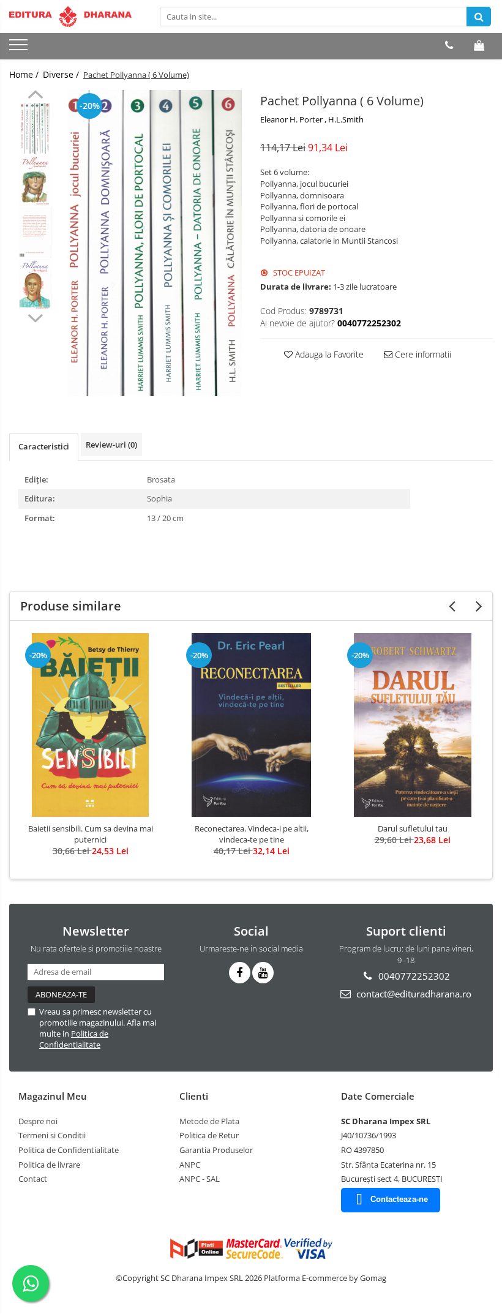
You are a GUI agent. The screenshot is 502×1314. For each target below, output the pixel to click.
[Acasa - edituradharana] (70, 16)
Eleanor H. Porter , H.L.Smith (312, 119)
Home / (25, 74)
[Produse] (20, 48)
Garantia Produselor (216, 1149)
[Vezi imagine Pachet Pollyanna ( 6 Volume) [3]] (35, 284)
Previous (35, 96)
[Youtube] (263, 972)
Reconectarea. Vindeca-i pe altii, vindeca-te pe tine (252, 834)
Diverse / (62, 74)
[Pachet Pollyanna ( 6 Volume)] (154, 243)
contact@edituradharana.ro (412, 994)
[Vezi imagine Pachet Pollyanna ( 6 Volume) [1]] (35, 180)
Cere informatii (421, 354)
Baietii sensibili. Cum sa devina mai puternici (90, 834)
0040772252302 (413, 976)
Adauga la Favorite (328, 354)
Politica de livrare (49, 1164)
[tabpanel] (154, 243)
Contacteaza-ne (399, 1199)
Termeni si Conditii (52, 1135)
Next (35, 316)
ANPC (189, 1164)
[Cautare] (478, 16)
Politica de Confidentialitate (73, 1039)
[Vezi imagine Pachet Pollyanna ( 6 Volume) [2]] (35, 232)
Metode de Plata (209, 1121)
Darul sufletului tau (413, 828)
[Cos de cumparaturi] (479, 45)
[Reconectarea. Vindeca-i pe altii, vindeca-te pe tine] (251, 725)
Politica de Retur (209, 1135)
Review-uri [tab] (111, 444)
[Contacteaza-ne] (449, 45)
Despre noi (38, 1121)
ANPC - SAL (199, 1178)
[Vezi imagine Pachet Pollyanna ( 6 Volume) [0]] (35, 128)
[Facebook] (239, 972)
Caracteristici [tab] (43, 446)
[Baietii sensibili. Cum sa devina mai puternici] (90, 725)
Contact (32, 1178)
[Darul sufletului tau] (412, 725)
